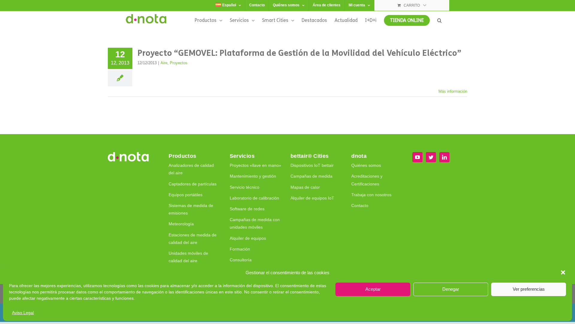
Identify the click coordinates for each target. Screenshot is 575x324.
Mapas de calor (305, 187)
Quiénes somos (366, 165)
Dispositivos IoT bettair (312, 165)
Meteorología (181, 223)
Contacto (359, 205)
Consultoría (241, 259)
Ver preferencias (529, 289)
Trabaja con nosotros (371, 194)
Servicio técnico (244, 187)
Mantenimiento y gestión (253, 176)
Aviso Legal (23, 312)
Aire (164, 63)
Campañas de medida (311, 176)
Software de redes (247, 208)
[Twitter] (431, 157)
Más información (452, 91)
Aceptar (373, 289)
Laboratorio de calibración (254, 198)
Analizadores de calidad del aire (191, 169)
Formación (240, 249)
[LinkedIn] (444, 157)
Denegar (450, 289)
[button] (563, 272)
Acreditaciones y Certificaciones (366, 180)
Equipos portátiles (185, 194)
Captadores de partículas (193, 184)
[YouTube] (417, 157)
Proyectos (178, 63)
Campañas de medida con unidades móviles (255, 223)
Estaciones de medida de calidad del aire (193, 238)
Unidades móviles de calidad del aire (188, 257)
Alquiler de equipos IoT (312, 198)
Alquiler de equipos (248, 238)
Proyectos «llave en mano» (255, 165)
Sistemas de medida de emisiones (191, 209)
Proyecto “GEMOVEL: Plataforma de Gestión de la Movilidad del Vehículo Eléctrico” (299, 53)
